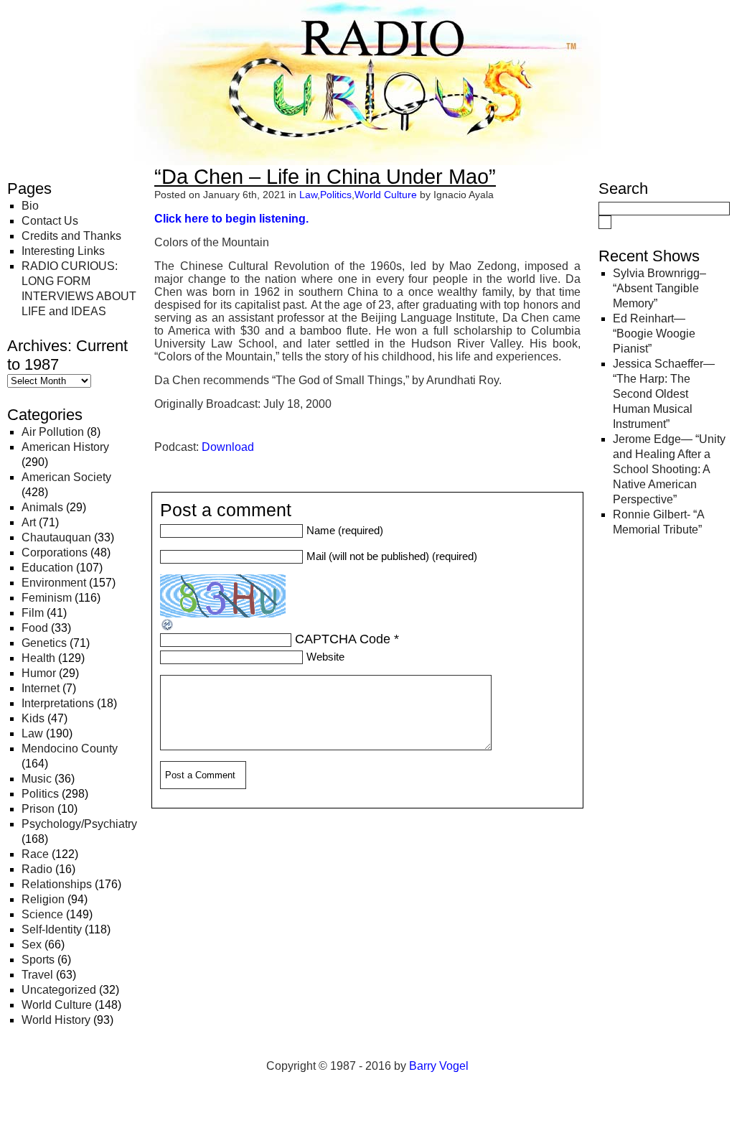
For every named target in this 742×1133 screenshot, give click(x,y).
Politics (40, 794)
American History (65, 447)
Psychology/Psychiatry (79, 824)
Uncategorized (59, 990)
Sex (32, 944)
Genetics (44, 643)
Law (32, 733)
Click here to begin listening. (231, 219)
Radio (37, 869)
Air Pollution (53, 432)
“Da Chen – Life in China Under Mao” (325, 176)
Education (47, 567)
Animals (42, 507)
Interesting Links (63, 251)
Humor (39, 673)
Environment (54, 583)
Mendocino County (70, 748)
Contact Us (50, 221)
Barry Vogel (439, 1066)
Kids (33, 718)
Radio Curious (86, 27)
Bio (30, 206)
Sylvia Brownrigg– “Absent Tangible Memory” (659, 288)
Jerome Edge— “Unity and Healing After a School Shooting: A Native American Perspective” (669, 469)
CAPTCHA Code (342, 639)
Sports (38, 960)
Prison (38, 809)
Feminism (47, 598)
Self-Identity (52, 929)
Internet (41, 688)
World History (56, 1020)
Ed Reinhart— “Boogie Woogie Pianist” (654, 333)
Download (228, 447)
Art (29, 522)
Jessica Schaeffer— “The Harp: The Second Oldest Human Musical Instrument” (664, 394)
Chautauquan (56, 537)
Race (35, 854)
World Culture (57, 1005)
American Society (66, 477)
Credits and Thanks (71, 236)
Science (42, 914)
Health (38, 658)
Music (37, 779)
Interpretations (58, 703)
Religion (43, 899)
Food (35, 628)
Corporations (55, 552)
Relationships (57, 884)
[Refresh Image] (168, 627)
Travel (37, 975)
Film (33, 613)
